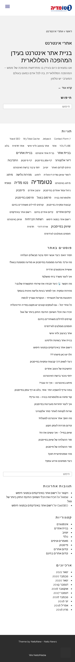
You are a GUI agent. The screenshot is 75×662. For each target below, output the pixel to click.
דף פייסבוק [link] (26, 160)
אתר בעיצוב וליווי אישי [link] (38, 146)
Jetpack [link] (47, 138)
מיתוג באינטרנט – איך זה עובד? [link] (55, 382)
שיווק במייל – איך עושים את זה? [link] (55, 432)
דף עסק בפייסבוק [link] (43, 160)
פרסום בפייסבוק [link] (24, 197)
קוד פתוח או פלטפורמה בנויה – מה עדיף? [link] (50, 397)
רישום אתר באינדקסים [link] (20, 212)
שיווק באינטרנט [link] (14, 219)
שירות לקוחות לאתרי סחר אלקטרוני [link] (53, 411)
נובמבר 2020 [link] (60, 576)
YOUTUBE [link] (65, 146)
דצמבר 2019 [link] (60, 584)
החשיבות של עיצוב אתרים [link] (58, 368)
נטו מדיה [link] (21, 182)
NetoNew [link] (36, 641)
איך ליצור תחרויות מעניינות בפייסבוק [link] (53, 404)
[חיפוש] (6, 106)
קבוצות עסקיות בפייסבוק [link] (59, 205)
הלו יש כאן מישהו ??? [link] (61, 354)
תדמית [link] (30, 226)
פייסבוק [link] (20, 190)
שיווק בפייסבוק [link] (61, 226)
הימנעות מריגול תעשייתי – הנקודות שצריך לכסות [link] (46, 297)
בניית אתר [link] (64, 153)
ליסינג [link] (38, 175)
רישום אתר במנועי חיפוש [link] (58, 219)
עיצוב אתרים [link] (34, 190)
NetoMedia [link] (40, 655)
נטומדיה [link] (41, 182)
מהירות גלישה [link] (24, 174)
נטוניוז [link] (8, 183)
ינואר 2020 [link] (61, 580)
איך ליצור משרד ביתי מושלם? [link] (57, 276)
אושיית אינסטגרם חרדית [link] (59, 269)
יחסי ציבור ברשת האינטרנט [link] (26, 167)
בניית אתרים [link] (24, 153)
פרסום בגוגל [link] (44, 197)
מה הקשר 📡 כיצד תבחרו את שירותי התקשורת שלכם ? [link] (43, 283)
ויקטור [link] (64, 493)
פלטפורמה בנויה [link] (62, 197)
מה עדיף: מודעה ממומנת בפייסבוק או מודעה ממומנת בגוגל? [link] (40, 262)
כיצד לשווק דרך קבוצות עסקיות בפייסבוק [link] (51, 361)
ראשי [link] (69, 31)
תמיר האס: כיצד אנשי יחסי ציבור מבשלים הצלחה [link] (46, 255)
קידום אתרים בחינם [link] (43, 212)
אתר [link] (54, 146)
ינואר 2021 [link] (62, 572)
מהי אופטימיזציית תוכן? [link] (60, 453)
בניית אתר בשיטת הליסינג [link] (58, 340)
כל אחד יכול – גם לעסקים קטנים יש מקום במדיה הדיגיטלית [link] (41, 305)
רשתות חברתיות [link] (34, 219)
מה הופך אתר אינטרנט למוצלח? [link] (55, 418)
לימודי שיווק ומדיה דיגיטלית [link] (57, 175)
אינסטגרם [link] (62, 524)
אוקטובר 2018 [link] (60, 588)
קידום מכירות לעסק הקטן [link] (59, 425)
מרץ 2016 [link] (62, 609)
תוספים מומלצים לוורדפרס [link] (57, 233)
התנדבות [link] (13, 160)
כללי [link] (65, 536)
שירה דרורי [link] (42, 226)
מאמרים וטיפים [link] (59, 540)
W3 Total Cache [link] (31, 138)
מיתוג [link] (10, 174)
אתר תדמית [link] (18, 146)
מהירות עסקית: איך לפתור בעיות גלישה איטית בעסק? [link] (44, 290)
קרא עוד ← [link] (65, 87)
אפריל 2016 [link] (61, 605)
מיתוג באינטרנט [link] (63, 183)
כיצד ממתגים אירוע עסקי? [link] (58, 461)
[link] (61, 7)
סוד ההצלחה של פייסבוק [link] (59, 446)
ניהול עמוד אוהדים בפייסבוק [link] (57, 190)
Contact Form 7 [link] (62, 138)
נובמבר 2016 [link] (60, 597)
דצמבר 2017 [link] (61, 593)
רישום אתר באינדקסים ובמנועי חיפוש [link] (52, 347)
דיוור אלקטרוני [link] (63, 160)
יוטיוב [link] (45, 167)
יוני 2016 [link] (63, 601)
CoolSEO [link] (62, 505)
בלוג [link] (7, 146)
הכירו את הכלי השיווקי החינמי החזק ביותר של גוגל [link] (46, 312)
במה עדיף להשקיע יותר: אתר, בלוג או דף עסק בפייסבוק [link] (43, 389)
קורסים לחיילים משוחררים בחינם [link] (28, 205)
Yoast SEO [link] (15, 138)
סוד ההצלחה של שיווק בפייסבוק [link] (55, 439)
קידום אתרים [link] (63, 212)
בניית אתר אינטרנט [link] (44, 153)
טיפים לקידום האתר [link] (61, 167)
